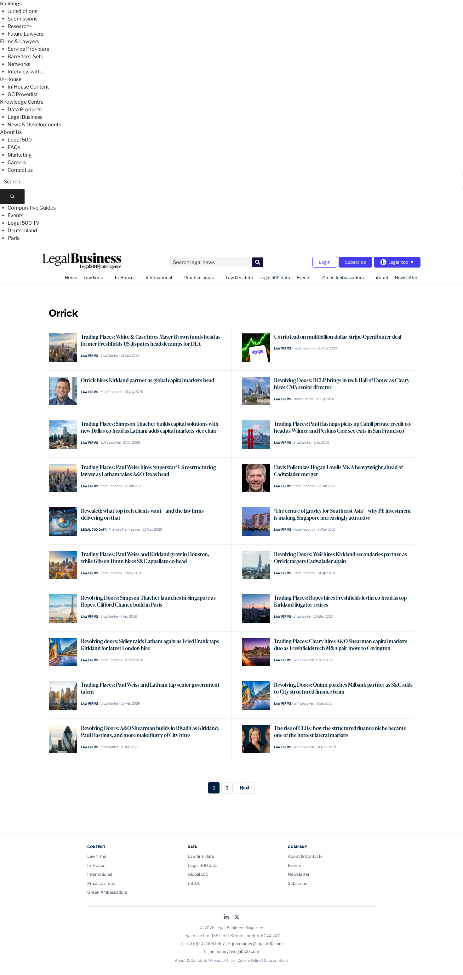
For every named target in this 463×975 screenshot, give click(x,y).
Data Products (25, 109)
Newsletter (406, 277)
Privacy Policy (222, 960)
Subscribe (355, 262)
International (159, 277)
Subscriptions (276, 960)
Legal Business (25, 117)
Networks (19, 64)
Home (71, 277)
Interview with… (26, 72)
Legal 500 (20, 140)
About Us (11, 132)
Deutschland (22, 231)
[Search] (12, 196)
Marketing (20, 155)
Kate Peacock (304, 348)
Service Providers (28, 49)
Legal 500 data (275, 277)
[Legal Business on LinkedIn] (226, 917)
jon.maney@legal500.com (257, 943)
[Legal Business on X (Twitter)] (237, 917)
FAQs (14, 147)
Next (244, 788)
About (382, 277)
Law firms (93, 277)
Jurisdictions (22, 11)
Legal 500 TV (23, 223)
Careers (17, 162)
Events (15, 215)
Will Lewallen (110, 442)
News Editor (303, 399)
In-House (10, 79)
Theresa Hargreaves (124, 529)
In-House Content (28, 87)
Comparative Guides (32, 208)
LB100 (194, 883)
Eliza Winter (109, 355)
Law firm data (239, 277)
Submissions (22, 19)
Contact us (20, 170)
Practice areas (199, 277)
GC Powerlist (23, 94)
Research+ (20, 26)
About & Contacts (305, 856)
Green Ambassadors (343, 277)
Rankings (11, 4)
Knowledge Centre (21, 102)
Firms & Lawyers (19, 41)
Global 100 (198, 874)
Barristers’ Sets (25, 57)
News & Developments (34, 125)
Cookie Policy (249, 960)
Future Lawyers (25, 34)
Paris (14, 238)
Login (324, 262)
